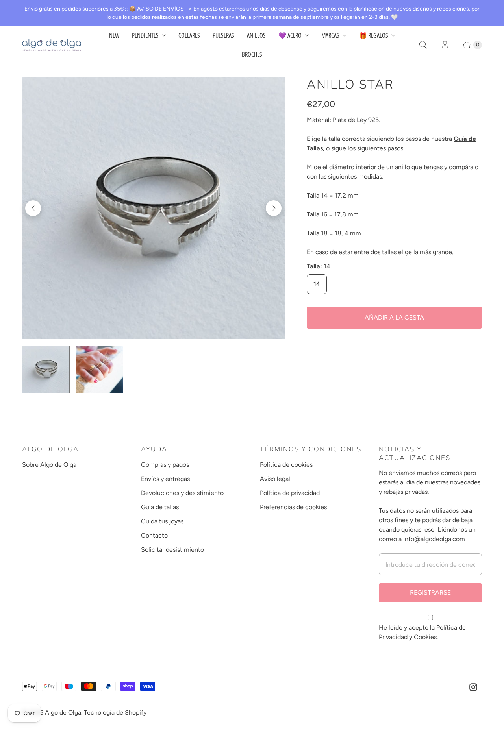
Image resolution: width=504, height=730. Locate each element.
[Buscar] (423, 44)
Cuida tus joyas (162, 521)
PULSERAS (223, 35)
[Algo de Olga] (51, 45)
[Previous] (33, 208)
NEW (114, 35)
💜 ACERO (290, 35)
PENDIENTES (145, 35)
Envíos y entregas (165, 478)
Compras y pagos (165, 464)
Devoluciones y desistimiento (182, 493)
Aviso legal (275, 478)
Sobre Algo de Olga (49, 464)
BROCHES (252, 54)
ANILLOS (256, 35)
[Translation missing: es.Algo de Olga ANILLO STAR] (100, 369)
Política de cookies (286, 464)
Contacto (154, 535)
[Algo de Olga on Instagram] (473, 687)
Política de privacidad (290, 493)
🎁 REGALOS (373, 35)
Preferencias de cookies (293, 507)
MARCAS (330, 35)
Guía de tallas (160, 507)
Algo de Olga (63, 712)
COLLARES (189, 35)
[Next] (274, 208)
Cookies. (426, 637)
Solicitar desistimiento (172, 549)
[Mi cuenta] (445, 44)
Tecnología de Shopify (115, 712)
